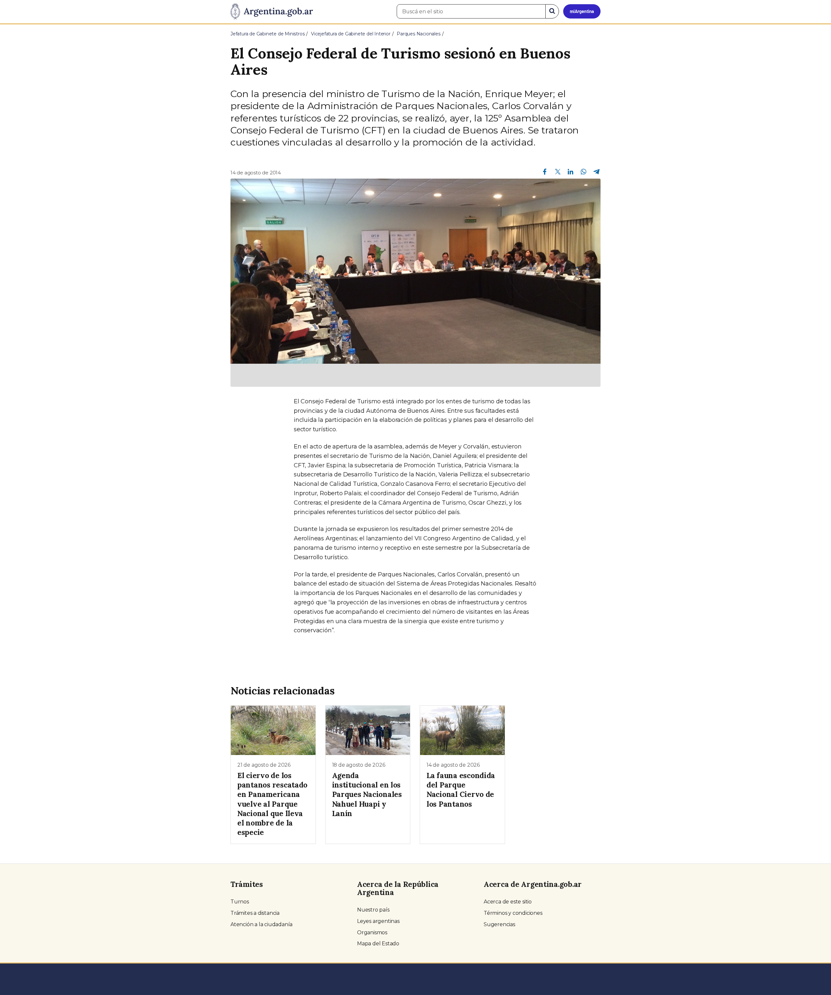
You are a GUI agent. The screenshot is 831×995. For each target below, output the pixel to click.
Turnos (239, 902)
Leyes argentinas (378, 921)
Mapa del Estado (378, 943)
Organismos (372, 932)
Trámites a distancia (254, 913)
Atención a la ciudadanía (261, 924)
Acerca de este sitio (508, 902)
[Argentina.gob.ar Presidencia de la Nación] (272, 11)
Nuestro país (373, 910)
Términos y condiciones (513, 913)
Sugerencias (499, 924)
